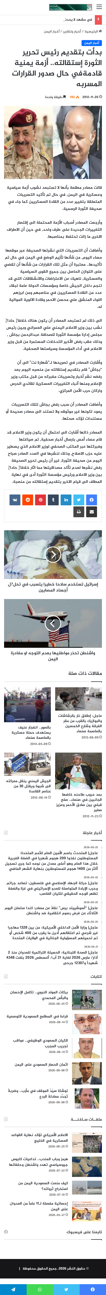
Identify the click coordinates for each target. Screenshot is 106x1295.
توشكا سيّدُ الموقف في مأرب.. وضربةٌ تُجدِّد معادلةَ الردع (38, 1094)
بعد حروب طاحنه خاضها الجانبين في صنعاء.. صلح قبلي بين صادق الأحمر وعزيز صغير (79, 802)
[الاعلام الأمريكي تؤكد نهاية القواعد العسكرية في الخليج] (87, 1143)
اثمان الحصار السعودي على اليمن (41, 1065)
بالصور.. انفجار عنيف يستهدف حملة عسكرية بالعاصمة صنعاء (31, 732)
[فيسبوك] (91, 499)
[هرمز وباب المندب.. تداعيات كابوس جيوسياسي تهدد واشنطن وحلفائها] (87, 1167)
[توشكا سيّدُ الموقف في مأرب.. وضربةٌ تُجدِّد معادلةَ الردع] (87, 1098)
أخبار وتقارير (72, 32)
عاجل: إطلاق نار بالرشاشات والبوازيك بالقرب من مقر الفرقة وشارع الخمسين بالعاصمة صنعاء (80, 723)
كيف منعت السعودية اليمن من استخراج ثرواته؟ (43, 1186)
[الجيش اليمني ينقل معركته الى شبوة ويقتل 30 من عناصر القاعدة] (27, 764)
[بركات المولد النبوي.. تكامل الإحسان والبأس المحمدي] (87, 1000)
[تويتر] (78, 499)
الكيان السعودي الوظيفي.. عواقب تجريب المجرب (40, 1043)
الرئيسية (92, 32)
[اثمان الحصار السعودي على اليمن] (87, 1073)
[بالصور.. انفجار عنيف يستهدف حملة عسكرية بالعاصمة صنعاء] (27, 704)
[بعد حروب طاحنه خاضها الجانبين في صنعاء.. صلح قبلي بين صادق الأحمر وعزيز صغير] (78, 771)
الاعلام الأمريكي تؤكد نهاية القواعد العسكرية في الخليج (39, 1138)
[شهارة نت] (70, 7)
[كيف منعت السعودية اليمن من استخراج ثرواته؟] (87, 1188)
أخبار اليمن (52, 32)
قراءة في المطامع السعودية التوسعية (37, 1016)
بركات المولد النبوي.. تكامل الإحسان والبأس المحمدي (39, 995)
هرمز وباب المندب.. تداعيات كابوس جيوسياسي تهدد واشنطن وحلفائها (38, 1162)
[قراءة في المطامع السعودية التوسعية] (87, 1024)
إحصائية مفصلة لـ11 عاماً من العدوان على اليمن (39, 1206)
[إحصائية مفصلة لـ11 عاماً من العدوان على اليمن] (87, 1211)
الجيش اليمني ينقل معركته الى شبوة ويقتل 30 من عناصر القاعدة (28, 786)
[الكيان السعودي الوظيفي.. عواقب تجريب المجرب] (87, 1048)
